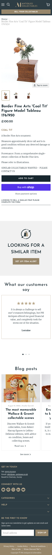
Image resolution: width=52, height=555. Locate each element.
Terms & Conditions (38, 546)
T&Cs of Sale (16, 549)
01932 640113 (10, 472)
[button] (6, 95)
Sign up (42, 533)
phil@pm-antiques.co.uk (17, 474)
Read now (20, 446)
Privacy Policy (9, 546)
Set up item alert (26, 261)
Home (4, 19)
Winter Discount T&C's (32, 549)
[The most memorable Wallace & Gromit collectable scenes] (21, 388)
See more (24, 454)
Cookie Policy (22, 546)
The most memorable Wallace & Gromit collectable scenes (21, 414)
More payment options (26, 194)
